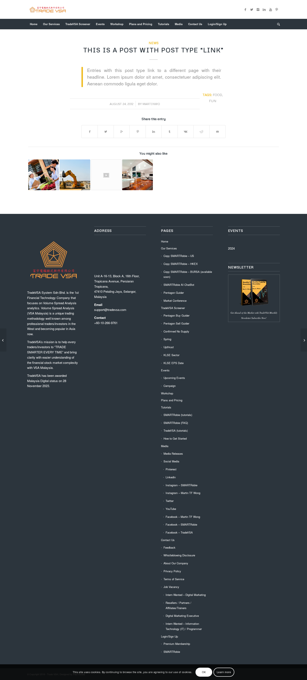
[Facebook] (245, 9)
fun (212, 101)
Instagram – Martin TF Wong (183, 493)
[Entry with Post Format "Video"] (106, 174)
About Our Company (176, 563)
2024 (231, 248)
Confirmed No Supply (176, 331)
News (154, 43)
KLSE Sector (171, 355)
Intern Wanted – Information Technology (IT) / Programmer (184, 626)
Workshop (167, 393)
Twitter (170, 501)
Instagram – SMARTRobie (181, 485)
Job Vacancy (171, 587)
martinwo (151, 104)
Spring (167, 339)
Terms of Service (174, 579)
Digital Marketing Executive (182, 616)
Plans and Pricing (171, 400)
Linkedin (171, 477)
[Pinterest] (277, 9)
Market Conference (175, 301)
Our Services (169, 248)
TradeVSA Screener (173, 308)
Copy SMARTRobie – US (179, 256)
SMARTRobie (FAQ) (176, 423)
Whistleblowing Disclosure (179, 555)
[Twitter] (252, 9)
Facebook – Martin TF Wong (183, 517)
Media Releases (173, 453)
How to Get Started (175, 438)
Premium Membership (177, 644)
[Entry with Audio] (43, 174)
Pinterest (171, 469)
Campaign (170, 386)
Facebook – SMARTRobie (181, 524)
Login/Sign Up (169, 636)
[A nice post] (137, 174)
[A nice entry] (75, 174)
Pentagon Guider (174, 293)
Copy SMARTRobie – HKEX (181, 264)
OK (204, 672)
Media (164, 446)
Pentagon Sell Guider (176, 323)
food (217, 95)
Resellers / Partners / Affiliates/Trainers (178, 605)
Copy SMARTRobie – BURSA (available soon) (188, 274)
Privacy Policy (172, 571)
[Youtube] (270, 9)
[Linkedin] (264, 9)
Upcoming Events (174, 378)
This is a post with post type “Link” (153, 50)
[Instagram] (258, 9)
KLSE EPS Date (174, 363)
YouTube (171, 509)
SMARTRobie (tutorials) (178, 415)
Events (165, 370)
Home (164, 241)
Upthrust (169, 347)
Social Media (171, 461)
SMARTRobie (172, 652)
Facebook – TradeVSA (179, 532)
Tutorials (166, 407)
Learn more (224, 672)
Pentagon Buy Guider (176, 315)
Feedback (169, 547)
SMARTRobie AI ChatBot (179, 285)
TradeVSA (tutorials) (176, 430)
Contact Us (168, 540)
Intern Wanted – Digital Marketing (186, 595)
